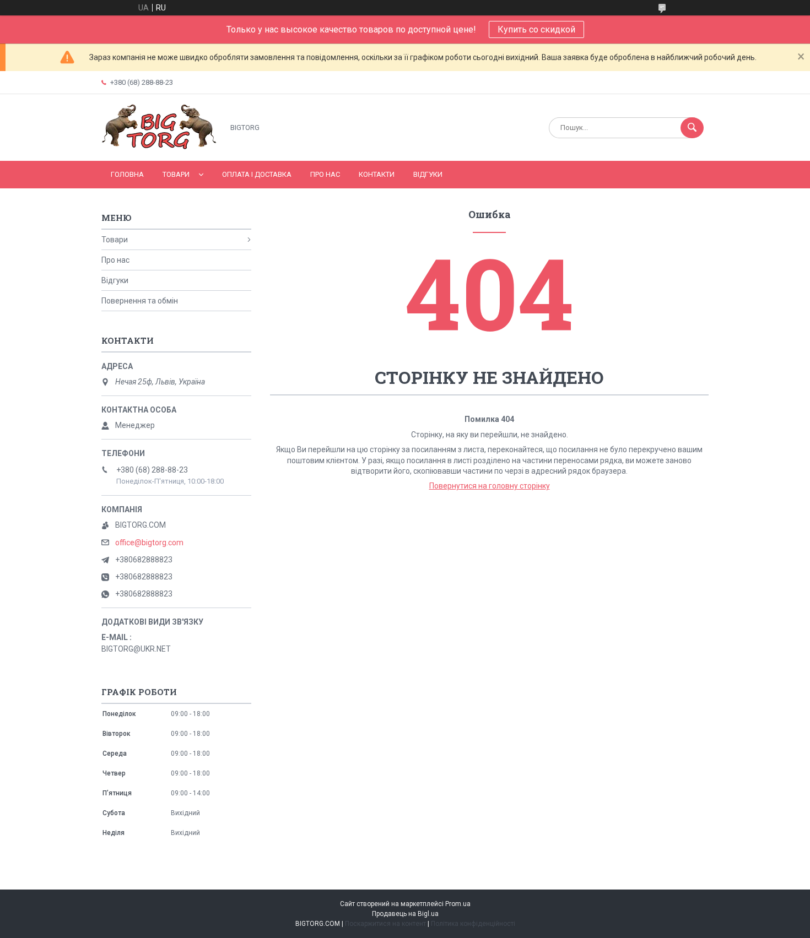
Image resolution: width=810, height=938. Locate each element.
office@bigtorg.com (149, 542)
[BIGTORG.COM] (159, 147)
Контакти (377, 174)
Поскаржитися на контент (385, 924)
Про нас (325, 174)
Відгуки (427, 174)
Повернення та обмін (139, 300)
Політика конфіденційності (473, 924)
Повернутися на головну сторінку (489, 485)
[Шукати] (692, 127)
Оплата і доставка (256, 174)
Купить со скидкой (536, 29)
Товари (176, 174)
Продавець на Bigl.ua (405, 914)
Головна (127, 174)
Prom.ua (458, 904)
